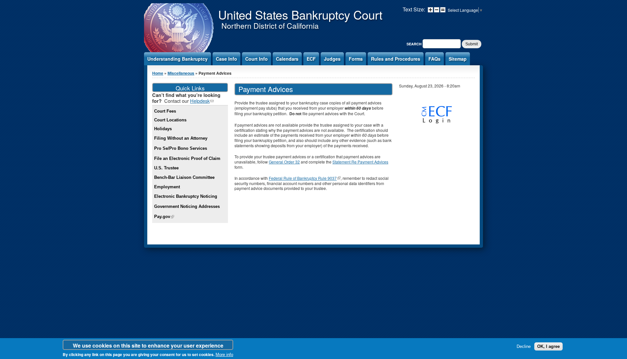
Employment (167, 186)
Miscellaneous (181, 73)
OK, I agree (548, 346)
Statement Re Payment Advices (360, 161)
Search (415, 43)
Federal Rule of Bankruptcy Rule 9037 (305, 178)
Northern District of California (270, 25)
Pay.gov (164, 216)
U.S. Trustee (166, 167)
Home (157, 73)
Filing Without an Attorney (180, 138)
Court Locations (170, 119)
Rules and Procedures (395, 58)
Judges (332, 58)
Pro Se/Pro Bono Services (180, 148)
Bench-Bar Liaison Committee (184, 177)
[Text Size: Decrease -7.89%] (436, 9)
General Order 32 (284, 161)
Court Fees (165, 111)
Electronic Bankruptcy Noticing (185, 196)
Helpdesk (202, 100)
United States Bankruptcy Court (300, 14)
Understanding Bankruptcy (177, 58)
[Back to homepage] (179, 52)
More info (224, 354)
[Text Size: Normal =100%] (442, 9)
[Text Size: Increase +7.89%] (430, 9)
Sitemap (458, 58)
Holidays (163, 128)
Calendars (287, 58)
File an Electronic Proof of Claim (187, 158)
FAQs (434, 58)
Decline (524, 346)
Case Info (226, 58)
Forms (356, 58)
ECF (311, 58)
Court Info (256, 58)
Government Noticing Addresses (187, 206)
